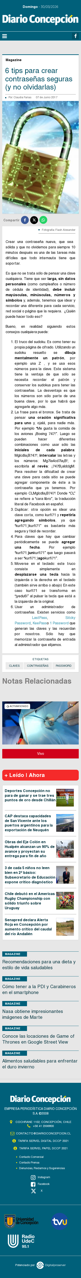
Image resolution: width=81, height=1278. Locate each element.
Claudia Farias (22, 97)
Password (64, 665)
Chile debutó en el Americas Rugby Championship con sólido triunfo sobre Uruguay (30, 901)
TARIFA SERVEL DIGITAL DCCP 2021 (43, 1141)
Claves (14, 665)
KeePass (40, 623)
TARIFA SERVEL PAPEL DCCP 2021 (43, 1148)
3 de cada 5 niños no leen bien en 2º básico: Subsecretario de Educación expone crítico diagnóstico (30, 875)
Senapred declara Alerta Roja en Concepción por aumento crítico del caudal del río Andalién (28, 927)
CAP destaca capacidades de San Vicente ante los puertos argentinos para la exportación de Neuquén (29, 823)
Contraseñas (38, 665)
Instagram (44, 1177)
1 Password (59, 623)
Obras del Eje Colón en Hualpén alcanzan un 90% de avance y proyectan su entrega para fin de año (30, 849)
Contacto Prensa (29, 1162)
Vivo (40, 753)
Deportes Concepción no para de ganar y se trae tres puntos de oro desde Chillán (30, 795)
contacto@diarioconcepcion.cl (43, 1133)
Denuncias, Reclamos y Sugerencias (42, 1168)
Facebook (44, 1184)
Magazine (12, 954)
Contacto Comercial (31, 1157)
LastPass (39, 618)
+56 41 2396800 (43, 1126)
